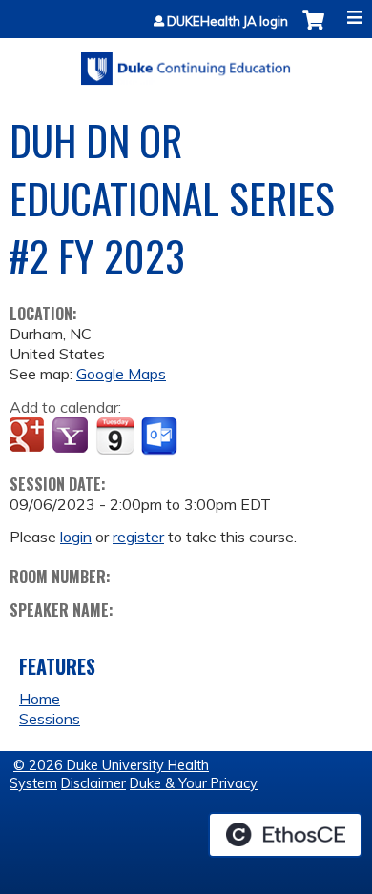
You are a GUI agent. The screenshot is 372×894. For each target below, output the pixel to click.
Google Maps (121, 373)
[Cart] (313, 30)
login (76, 536)
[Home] (186, 62)
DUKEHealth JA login (227, 21)
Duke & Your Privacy (194, 783)
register (138, 536)
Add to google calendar (29, 436)
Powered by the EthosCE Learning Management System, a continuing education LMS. (285, 835)
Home (39, 698)
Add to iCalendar (114, 436)
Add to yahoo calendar (72, 436)
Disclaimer (93, 783)
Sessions (49, 718)
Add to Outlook (160, 436)
